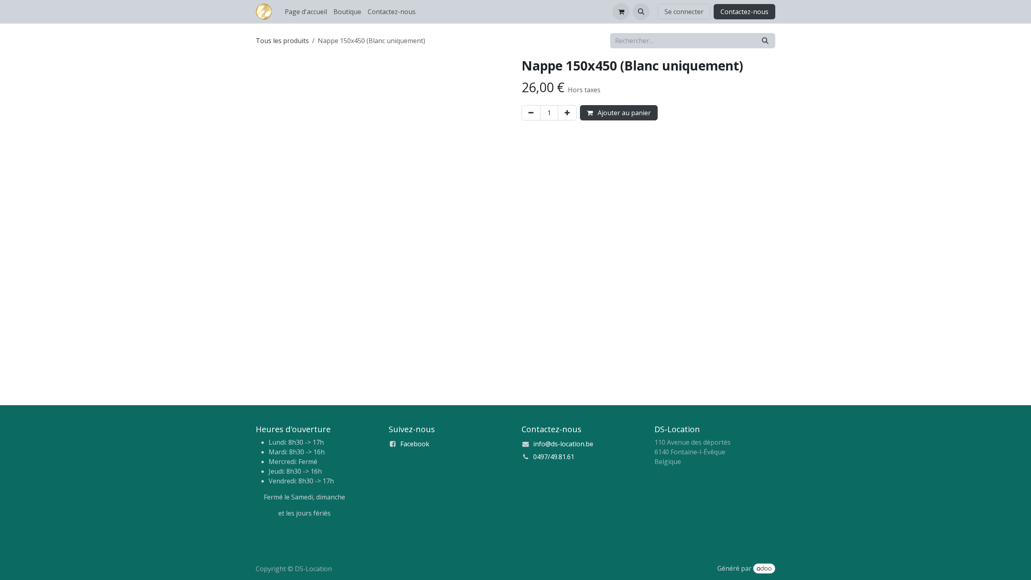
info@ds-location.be (563, 443)
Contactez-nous (744, 11)
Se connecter (684, 11)
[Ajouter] (567, 112)
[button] (641, 11)
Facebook (414, 443)
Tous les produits (282, 40)
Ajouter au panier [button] (623, 112)
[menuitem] (306, 12)
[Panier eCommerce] (621, 11)
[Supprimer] (531, 112)
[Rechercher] (765, 40)
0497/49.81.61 (553, 456)
